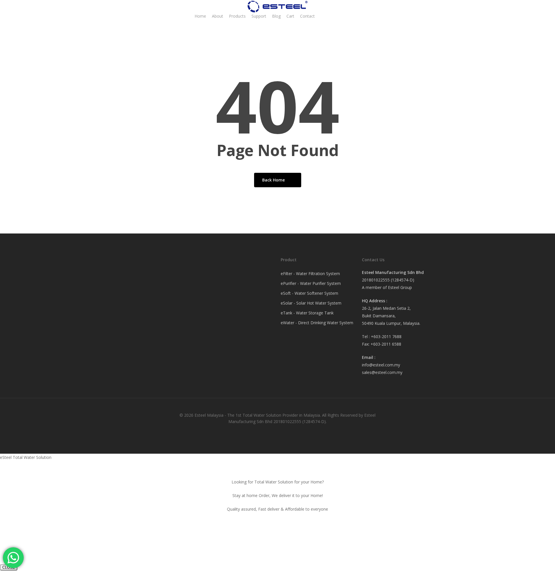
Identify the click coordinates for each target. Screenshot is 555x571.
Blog (276, 16)
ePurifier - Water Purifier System (311, 283)
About (217, 16)
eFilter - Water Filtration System (310, 273)
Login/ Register (340, 16)
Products (237, 16)
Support (258, 16)
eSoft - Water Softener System (309, 293)
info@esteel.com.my (381, 365)
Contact (307, 16)
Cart (290, 16)
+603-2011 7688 (386, 336)
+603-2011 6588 (386, 344)
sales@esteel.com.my (382, 372)
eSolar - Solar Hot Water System (311, 303)
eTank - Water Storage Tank (307, 313)
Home (200, 16)
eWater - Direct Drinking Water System (317, 322)
